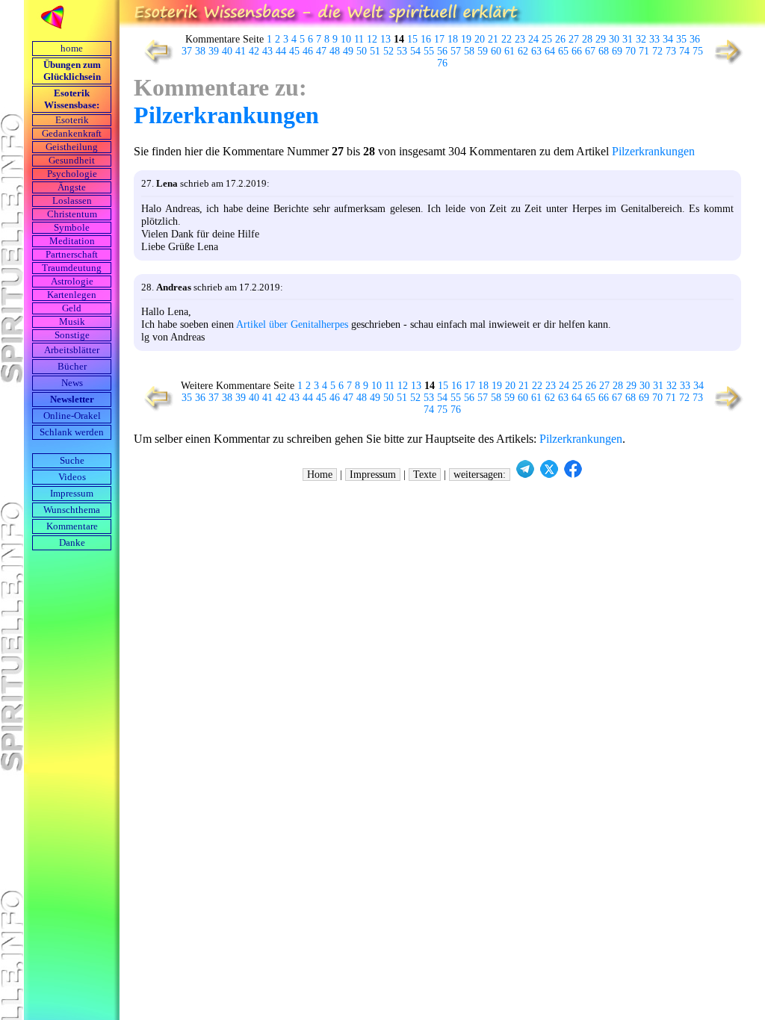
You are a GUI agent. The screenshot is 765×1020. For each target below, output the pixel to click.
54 (415, 51)
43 (267, 51)
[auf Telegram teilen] (525, 474)
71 (644, 51)
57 (455, 51)
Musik (72, 322)
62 (523, 51)
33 (654, 39)
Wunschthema (71, 510)
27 (574, 39)
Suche (72, 460)
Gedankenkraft (72, 133)
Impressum (71, 493)
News (72, 383)
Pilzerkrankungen (226, 115)
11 (359, 39)
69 (617, 51)
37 (187, 51)
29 (600, 39)
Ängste (72, 187)
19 (466, 39)
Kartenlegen (71, 295)
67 (590, 51)
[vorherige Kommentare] (155, 63)
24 (533, 39)
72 (657, 51)
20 (479, 39)
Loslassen (72, 201)
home (72, 48)
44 (281, 51)
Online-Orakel (72, 416)
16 (426, 39)
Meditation (72, 241)
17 (439, 39)
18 (452, 39)
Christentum (72, 214)
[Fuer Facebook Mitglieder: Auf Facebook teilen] (573, 474)
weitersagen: (479, 474)
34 (668, 39)
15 (412, 39)
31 (627, 39)
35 (681, 39)
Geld (71, 308)
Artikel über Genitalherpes (292, 324)
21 (493, 39)
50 (361, 51)
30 (614, 39)
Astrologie (72, 281)
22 (506, 39)
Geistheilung (72, 147)
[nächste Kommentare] (729, 63)
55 (429, 51)
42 (254, 51)
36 (695, 39)
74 (684, 51)
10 (346, 39)
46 (308, 51)
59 (482, 51)
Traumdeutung (72, 268)
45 (294, 51)
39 (213, 51)
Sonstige (72, 335)
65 (563, 51)
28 (587, 39)
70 (630, 51)
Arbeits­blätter (71, 350)
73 (671, 51)
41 (240, 51)
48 (334, 51)
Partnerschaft (72, 254)
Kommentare (72, 526)
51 (375, 51)
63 (536, 51)
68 (603, 51)
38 (200, 51)
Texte (424, 474)
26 (560, 39)
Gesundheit (72, 160)
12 (372, 39)
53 (402, 51)
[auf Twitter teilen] (549, 474)
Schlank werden (72, 432)
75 (698, 51)
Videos (72, 477)
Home (319, 474)
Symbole (72, 228)
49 (348, 51)
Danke (72, 543)
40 (227, 51)
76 (442, 63)
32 (641, 39)
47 (321, 51)
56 (442, 51)
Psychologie (72, 174)
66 (577, 51)
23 (520, 39)
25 (547, 39)
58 (469, 51)
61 (509, 51)
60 (496, 51)
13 (385, 39)
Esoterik (72, 120)
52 (388, 51)
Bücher (72, 366)
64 (550, 51)
